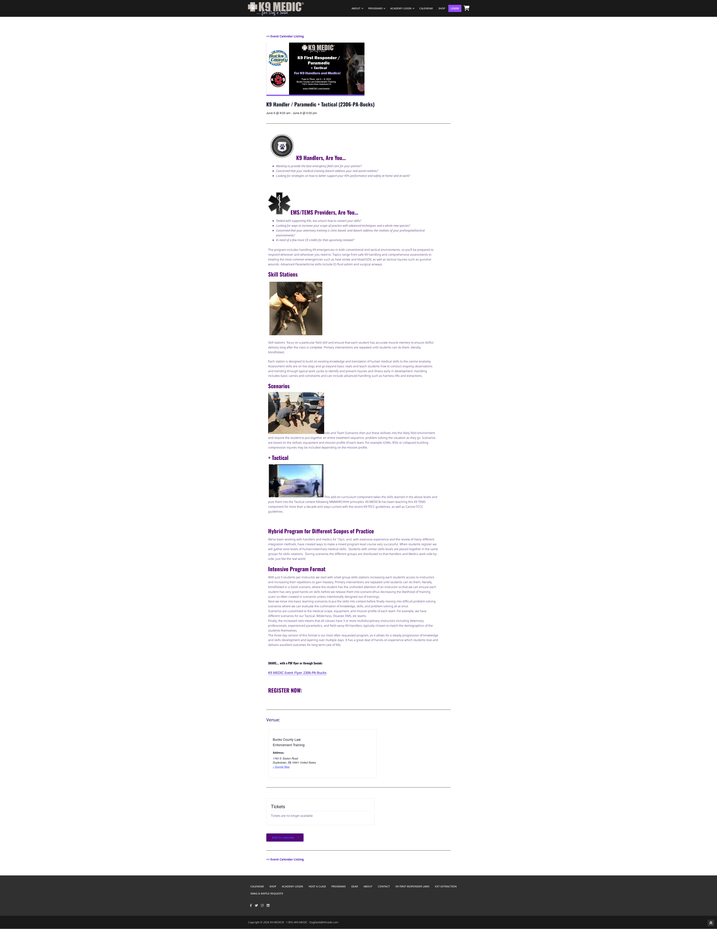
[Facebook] (251, 905)
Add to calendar (283, 837)
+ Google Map (281, 767)
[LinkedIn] (268, 905)
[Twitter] (257, 905)
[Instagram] (262, 905)
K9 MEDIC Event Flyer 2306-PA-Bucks (297, 672)
